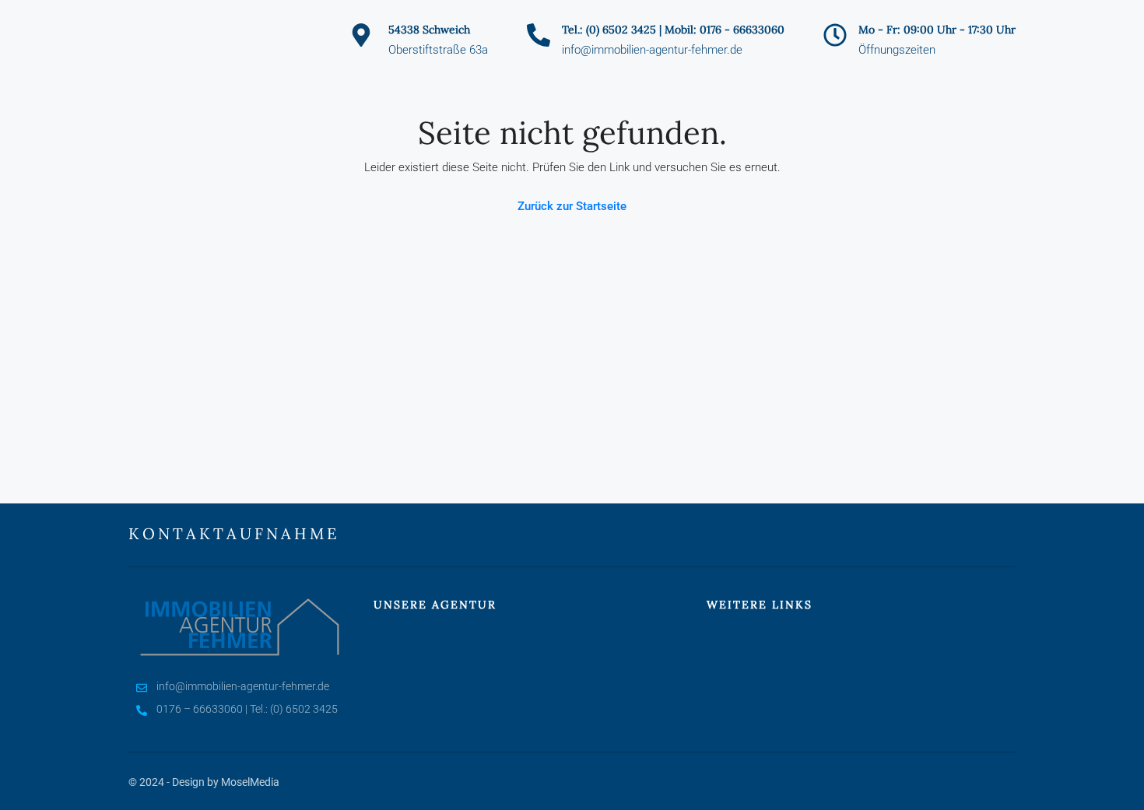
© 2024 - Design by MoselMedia (203, 782)
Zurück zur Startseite (572, 206)
